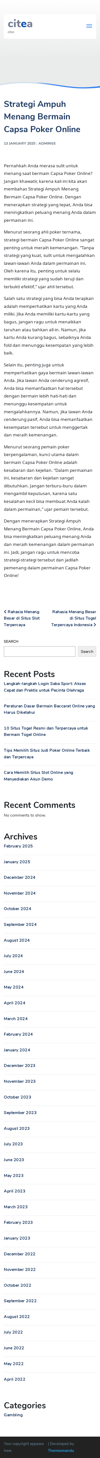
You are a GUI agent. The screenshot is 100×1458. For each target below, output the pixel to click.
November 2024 (20, 893)
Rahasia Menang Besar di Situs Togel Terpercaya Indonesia (73, 618)
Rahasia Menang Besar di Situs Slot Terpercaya (22, 618)
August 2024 (17, 940)
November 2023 (20, 1081)
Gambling (13, 1415)
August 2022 (17, 1316)
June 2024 (14, 971)
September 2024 (20, 924)
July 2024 (13, 956)
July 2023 (13, 1144)
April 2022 (14, 1379)
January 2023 (17, 1238)
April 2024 (14, 1003)
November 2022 (20, 1269)
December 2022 (20, 1254)
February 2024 (18, 1034)
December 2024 (20, 877)
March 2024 (16, 1019)
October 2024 (17, 909)
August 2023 (17, 1128)
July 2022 (13, 1332)
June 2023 (14, 1160)
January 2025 (17, 862)
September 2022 (20, 1301)
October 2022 (17, 1285)
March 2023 (16, 1207)
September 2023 (20, 1113)
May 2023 (14, 1175)
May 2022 (14, 1364)
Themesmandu (61, 1450)
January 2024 (17, 1050)
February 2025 (18, 846)
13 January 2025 (19, 143)
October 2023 (17, 1097)
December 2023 (20, 1065)
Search (11, 641)
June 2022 (14, 1348)
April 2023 (14, 1191)
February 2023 (18, 1222)
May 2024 (14, 987)
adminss (47, 143)
